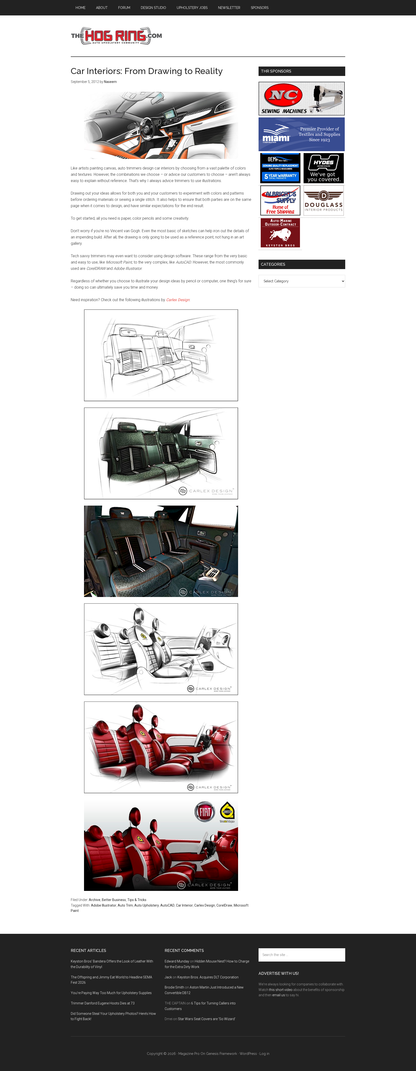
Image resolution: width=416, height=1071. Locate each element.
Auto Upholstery (146, 905)
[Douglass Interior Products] (324, 214)
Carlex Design (177, 300)
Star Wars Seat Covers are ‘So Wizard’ (206, 1019)
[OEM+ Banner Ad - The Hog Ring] (280, 182)
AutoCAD (167, 905)
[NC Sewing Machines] (302, 114)
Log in (264, 1054)
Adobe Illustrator (103, 905)
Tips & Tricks (136, 900)
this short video (280, 990)
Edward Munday (177, 961)
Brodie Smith (174, 987)
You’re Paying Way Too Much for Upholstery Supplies (111, 993)
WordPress (248, 1054)
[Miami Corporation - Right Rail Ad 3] (302, 150)
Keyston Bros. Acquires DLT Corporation (208, 977)
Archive (94, 900)
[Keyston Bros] (280, 246)
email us (278, 995)
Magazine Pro (189, 1054)
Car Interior (184, 905)
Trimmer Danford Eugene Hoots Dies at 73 (103, 1003)
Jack (168, 977)
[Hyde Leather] (324, 182)
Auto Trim (125, 905)
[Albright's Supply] (280, 214)
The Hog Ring (116, 36)
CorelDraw (224, 905)
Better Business (114, 900)
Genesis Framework (221, 1054)
